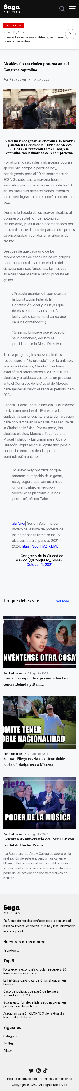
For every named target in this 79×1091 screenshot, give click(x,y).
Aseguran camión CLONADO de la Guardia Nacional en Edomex (33, 1015)
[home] (12, 8)
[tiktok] (45, 1070)
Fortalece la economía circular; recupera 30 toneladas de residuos (34, 971)
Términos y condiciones (55, 1078)
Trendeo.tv (11, 950)
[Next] (70, 34)
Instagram (10, 1036)
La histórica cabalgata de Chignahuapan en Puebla (34, 982)
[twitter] (38, 1070)
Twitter (8, 1043)
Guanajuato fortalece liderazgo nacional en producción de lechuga (34, 1004)
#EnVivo (18, 523)
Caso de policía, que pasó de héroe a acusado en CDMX (31, 993)
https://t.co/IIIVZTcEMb (40, 546)
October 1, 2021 (40, 564)
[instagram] (31, 1070)
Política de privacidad (22, 1078)
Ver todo (62, 601)
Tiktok (8, 1050)
